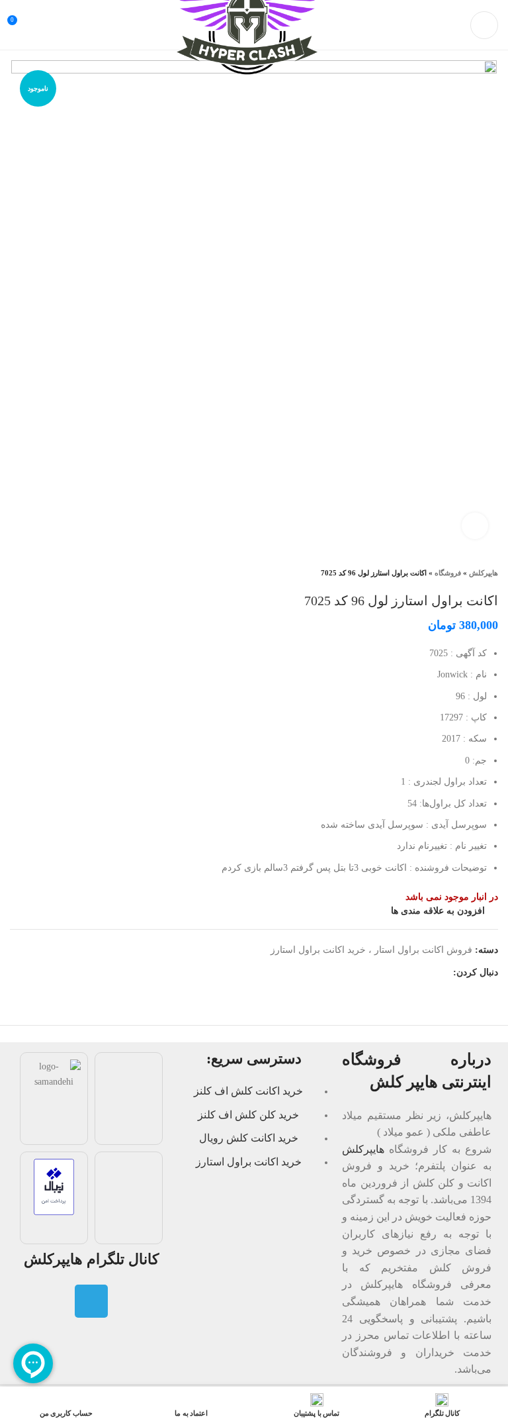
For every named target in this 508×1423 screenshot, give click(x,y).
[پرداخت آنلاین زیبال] (54, 1186)
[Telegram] (91, 1301)
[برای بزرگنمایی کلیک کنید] (475, 526)
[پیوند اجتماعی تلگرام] (442, 972)
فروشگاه (448, 573)
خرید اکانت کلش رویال (248, 1138)
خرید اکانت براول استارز (249, 1161)
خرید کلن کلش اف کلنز (248, 1114)
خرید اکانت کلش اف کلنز (248, 1091)
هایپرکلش (483, 573)
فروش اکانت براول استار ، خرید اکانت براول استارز (371, 950)
